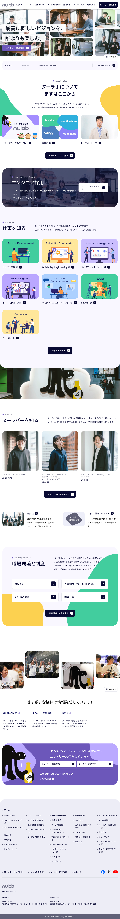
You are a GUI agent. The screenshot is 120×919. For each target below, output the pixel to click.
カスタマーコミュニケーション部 (57, 302)
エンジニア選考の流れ (36, 837)
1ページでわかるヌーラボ (14, 143)
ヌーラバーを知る (80, 5)
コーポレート (8, 338)
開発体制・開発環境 (82, 837)
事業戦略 (7, 840)
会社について (39, 5)
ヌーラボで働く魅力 (11, 844)
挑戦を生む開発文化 (36, 825)
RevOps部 (86, 302)
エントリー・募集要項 (108, 5)
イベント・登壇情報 (42, 712)
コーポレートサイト (12, 872)
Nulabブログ (9, 712)
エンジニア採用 (53, 5)
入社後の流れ (80, 832)
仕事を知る (66, 5)
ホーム (32, 5)
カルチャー (79, 820)
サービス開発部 (10, 267)
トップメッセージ (89, 143)
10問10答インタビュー (99, 513)
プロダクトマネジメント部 (93, 267)
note (65, 712)
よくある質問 (45, 779)
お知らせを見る (104, 65)
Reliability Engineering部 (56, 267)
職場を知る (91, 5)
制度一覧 (78, 841)
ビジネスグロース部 (12, 302)
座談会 (30, 513)
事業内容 (46, 143)
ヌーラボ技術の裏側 (35, 820)
